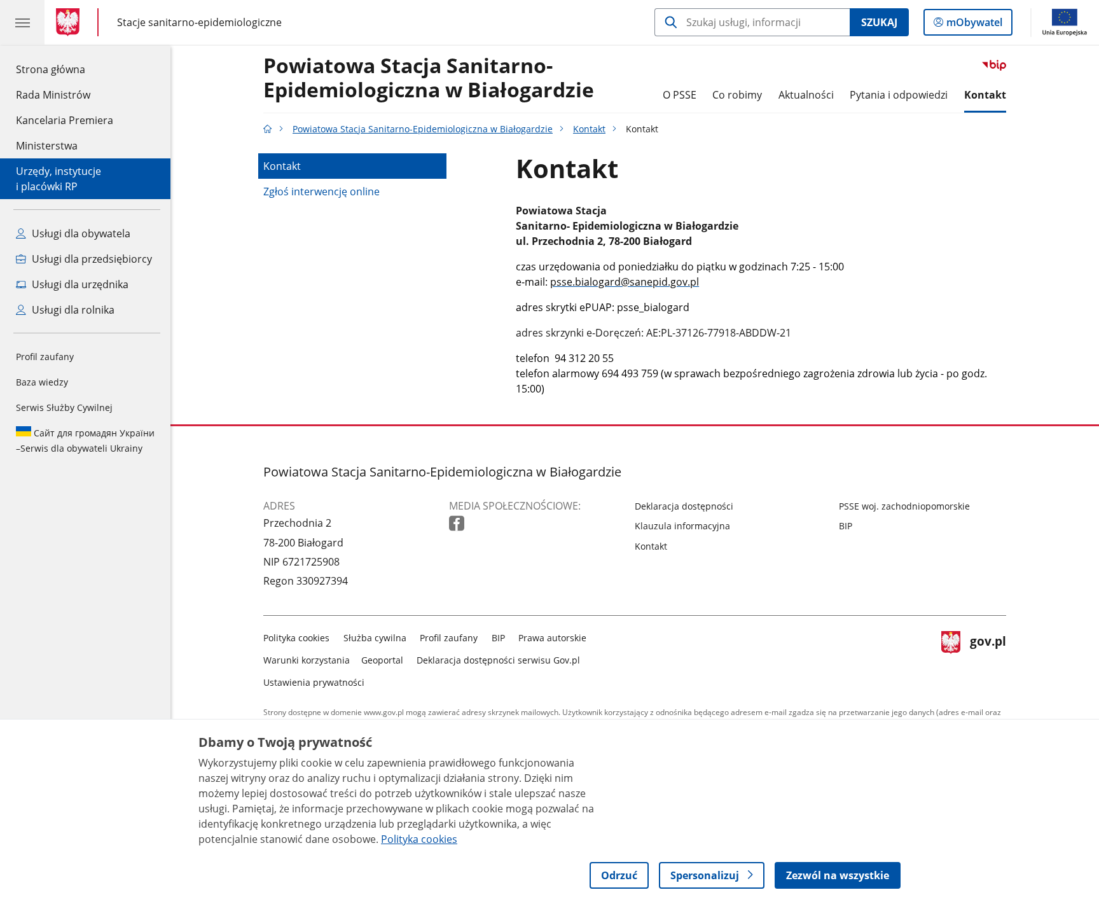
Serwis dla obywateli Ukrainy (85, 440)
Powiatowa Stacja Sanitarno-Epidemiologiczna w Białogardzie (428, 78)
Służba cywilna (374, 638)
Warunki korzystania (306, 660)
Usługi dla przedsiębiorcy (90, 259)
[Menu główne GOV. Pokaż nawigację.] (22, 22)
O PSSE (679, 95)
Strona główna (64, 69)
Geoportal (382, 660)
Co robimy (737, 95)
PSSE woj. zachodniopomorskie (904, 506)
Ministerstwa (47, 146)
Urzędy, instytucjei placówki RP (58, 178)
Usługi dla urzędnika (78, 284)
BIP (845, 526)
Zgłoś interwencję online (321, 191)
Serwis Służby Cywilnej (64, 407)
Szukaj (879, 22)
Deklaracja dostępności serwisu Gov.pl (498, 660)
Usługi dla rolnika (71, 310)
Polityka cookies (296, 638)
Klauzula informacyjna (682, 526)
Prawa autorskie (552, 638)
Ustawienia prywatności (313, 682)
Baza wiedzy (42, 382)
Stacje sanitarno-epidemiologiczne (199, 22)
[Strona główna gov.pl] (70, 22)
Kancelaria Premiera (64, 120)
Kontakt (985, 95)
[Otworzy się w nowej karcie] (458, 523)
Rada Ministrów (53, 95)
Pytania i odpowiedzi (899, 95)
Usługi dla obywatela (79, 233)
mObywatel (974, 25)
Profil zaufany (45, 357)
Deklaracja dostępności (684, 506)
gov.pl (987, 657)
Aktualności (806, 95)
